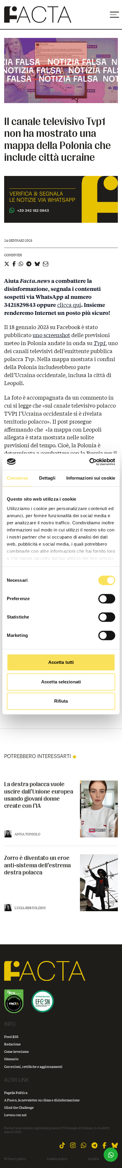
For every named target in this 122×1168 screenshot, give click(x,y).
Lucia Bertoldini (30, 907)
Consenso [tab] (17, 477)
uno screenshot (51, 335)
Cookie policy (57, 1159)
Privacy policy (15, 1159)
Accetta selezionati (61, 681)
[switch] (106, 598)
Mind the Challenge (19, 1107)
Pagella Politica (16, 1092)
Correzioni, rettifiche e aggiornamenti (33, 1066)
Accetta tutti (61, 662)
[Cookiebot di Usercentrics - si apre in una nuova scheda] (89, 462)
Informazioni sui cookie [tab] (90, 477)
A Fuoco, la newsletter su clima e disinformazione (42, 1100)
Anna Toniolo (27, 834)
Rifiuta (61, 701)
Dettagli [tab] (47, 477)
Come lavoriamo (16, 1051)
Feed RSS (11, 1036)
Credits (93, 1159)
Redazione (12, 1044)
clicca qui (69, 304)
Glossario (11, 1058)
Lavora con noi (15, 1114)
